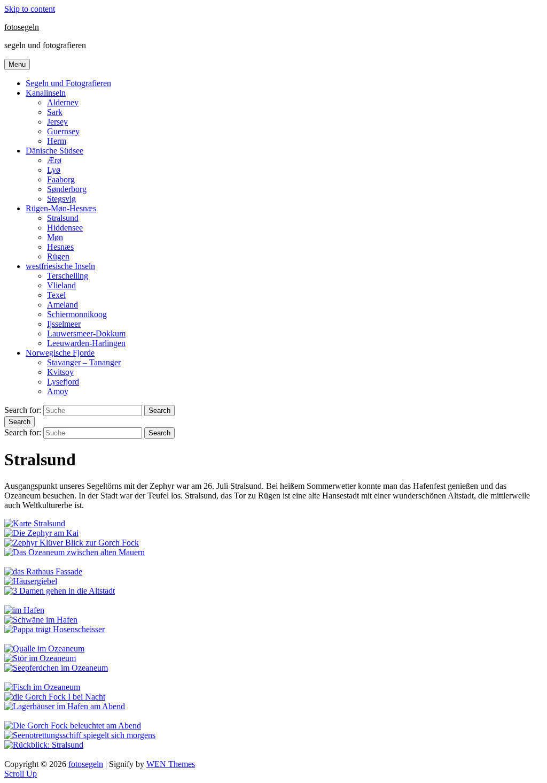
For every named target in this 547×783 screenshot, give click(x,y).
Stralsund (63, 217)
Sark (54, 112)
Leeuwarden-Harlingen (86, 343)
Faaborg (61, 179)
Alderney (63, 102)
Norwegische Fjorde (60, 352)
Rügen (58, 256)
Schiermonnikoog (77, 314)
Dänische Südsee (54, 150)
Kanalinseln (46, 92)
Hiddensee (65, 227)
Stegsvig (61, 198)
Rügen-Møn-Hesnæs (61, 208)
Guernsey (63, 131)
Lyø (53, 169)
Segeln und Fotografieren (68, 83)
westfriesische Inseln (60, 266)
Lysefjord (63, 381)
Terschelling (67, 275)
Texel (56, 295)
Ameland (62, 304)
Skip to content (29, 8)
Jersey (57, 121)
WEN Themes (170, 764)
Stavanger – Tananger (84, 362)
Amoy (57, 391)
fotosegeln (21, 27)
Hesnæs (60, 246)
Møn (55, 237)
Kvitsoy (60, 372)
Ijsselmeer (64, 323)
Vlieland (61, 285)
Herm (56, 140)
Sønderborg (67, 189)
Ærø (54, 160)
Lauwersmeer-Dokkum (86, 333)
